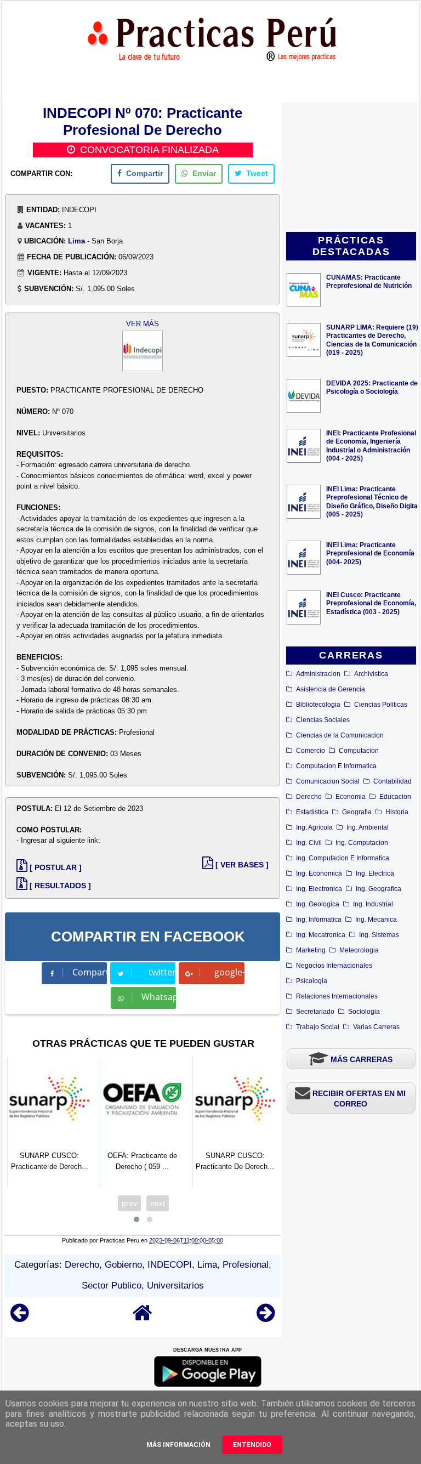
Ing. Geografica (378, 889)
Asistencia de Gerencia (330, 689)
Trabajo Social (317, 1027)
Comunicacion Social (328, 781)
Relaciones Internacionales (337, 996)
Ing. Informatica (319, 919)
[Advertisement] (351, 168)
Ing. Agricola (314, 827)
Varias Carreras (376, 1027)
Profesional (246, 1264)
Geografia (357, 812)
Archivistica (371, 674)
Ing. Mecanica (376, 919)
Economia (350, 797)
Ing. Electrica (375, 873)
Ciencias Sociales (323, 720)
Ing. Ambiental (367, 827)
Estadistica (312, 812)
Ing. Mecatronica (320, 935)
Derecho (309, 797)
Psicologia (311, 981)
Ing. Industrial (373, 904)
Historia (396, 812)
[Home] (142, 1318)
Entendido (252, 1445)
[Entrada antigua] (266, 1318)
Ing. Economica (319, 873)
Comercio (310, 750)
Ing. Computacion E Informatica (342, 858)
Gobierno (123, 1264)
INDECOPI (169, 1264)
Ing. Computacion (361, 843)
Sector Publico (111, 1285)
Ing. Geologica (317, 904)
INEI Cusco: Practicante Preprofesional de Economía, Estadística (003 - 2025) (371, 603)
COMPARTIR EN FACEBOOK (148, 936)
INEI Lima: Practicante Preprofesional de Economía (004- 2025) (370, 553)
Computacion (359, 750)
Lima (76, 241)
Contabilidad (392, 781)
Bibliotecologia (318, 704)
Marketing (311, 950)
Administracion (318, 674)
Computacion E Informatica (336, 766)
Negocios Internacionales (334, 965)
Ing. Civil (309, 843)
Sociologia (364, 1011)
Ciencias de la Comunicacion (340, 735)
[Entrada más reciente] (19, 1318)
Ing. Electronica (319, 889)
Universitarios (175, 1285)
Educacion (395, 797)
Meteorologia (359, 950)
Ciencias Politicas (380, 704)
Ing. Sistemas (379, 935)
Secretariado (315, 1011)
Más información (178, 1445)
